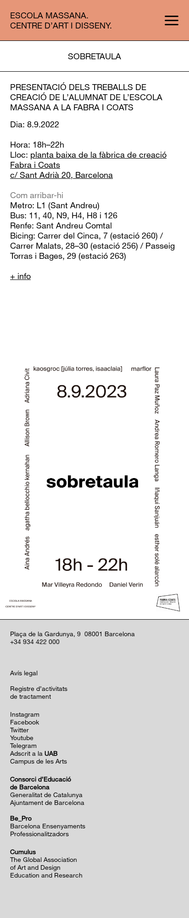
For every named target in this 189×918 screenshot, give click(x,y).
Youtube (21, 737)
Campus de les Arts (38, 761)
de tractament (30, 696)
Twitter (19, 730)
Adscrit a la (34, 753)
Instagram (24, 714)
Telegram (23, 745)
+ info (20, 276)
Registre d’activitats (38, 688)
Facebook (24, 722)
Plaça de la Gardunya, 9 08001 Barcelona (72, 634)
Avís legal (24, 673)
